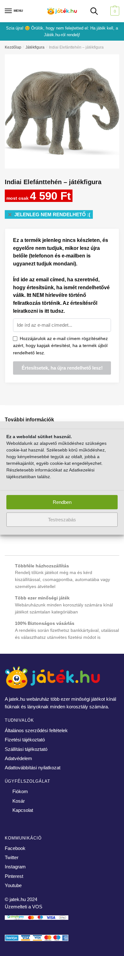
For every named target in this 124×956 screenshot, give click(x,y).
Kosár (18, 801)
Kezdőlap (13, 47)
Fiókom (20, 791)
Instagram (15, 866)
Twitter (11, 857)
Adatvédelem (18, 758)
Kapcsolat (22, 810)
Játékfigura (35, 47)
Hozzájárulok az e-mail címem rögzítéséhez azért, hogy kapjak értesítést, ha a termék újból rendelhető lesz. (60, 345)
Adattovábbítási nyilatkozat (32, 767)
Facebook (15, 848)
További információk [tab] (29, 419)
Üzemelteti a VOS (23, 906)
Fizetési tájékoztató (25, 739)
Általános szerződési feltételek (36, 730)
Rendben (62, 502)
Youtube (13, 885)
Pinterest (14, 876)
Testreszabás (62, 519)
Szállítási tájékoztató (26, 749)
